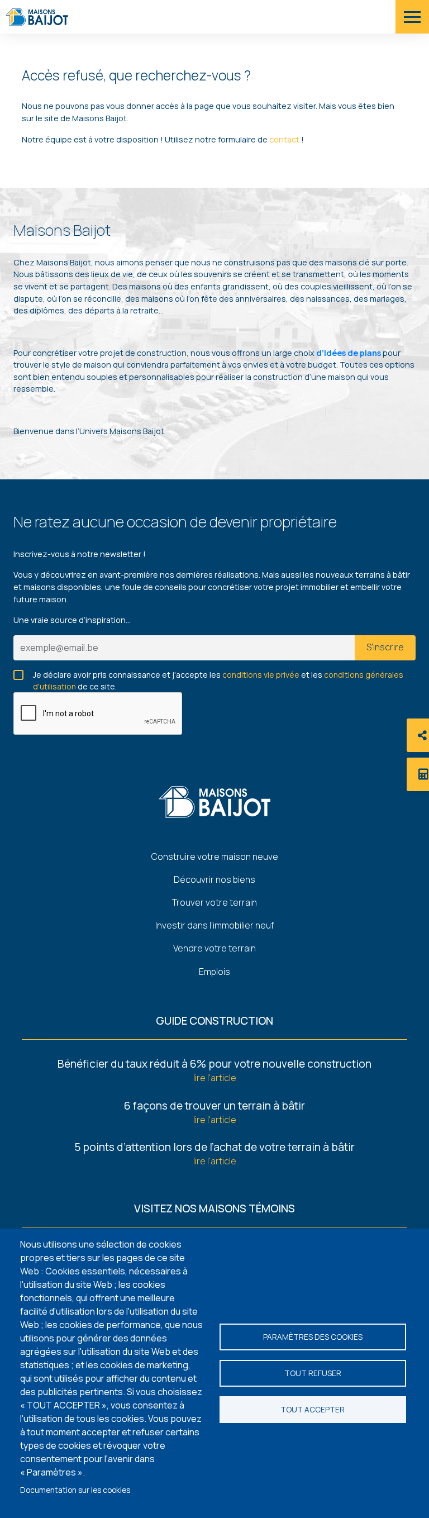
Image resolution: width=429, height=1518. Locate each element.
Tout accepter (312, 1410)
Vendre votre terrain (214, 948)
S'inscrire (385, 647)
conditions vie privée (260, 674)
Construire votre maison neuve (214, 856)
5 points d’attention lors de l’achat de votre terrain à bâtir (214, 1147)
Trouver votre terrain (214, 902)
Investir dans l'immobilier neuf (214, 925)
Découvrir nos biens (214, 879)
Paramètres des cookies (313, 1337)
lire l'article (214, 1078)
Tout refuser (312, 1373)
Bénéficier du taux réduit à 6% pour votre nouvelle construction (214, 1064)
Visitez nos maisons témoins (214, 1208)
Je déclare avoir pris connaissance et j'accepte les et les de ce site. (218, 675)
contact (285, 139)
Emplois (214, 971)
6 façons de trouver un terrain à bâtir (214, 1105)
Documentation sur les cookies (75, 1490)
